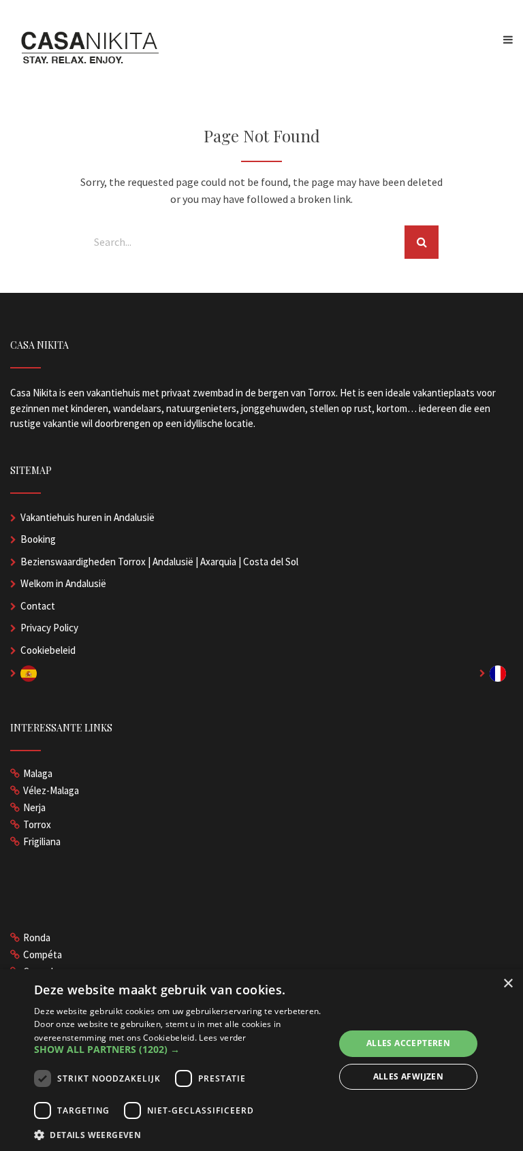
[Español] (32, 672)
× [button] (508, 984)
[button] (180, 1049)
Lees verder (222, 1037)
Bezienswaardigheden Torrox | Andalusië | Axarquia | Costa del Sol (159, 561)
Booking (38, 539)
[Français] (501, 672)
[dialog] (261, 1060)
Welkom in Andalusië (63, 583)
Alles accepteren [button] (408, 1043)
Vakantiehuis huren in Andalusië (87, 517)
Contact (37, 605)
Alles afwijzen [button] (408, 1076)
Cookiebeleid (48, 650)
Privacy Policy (49, 627)
